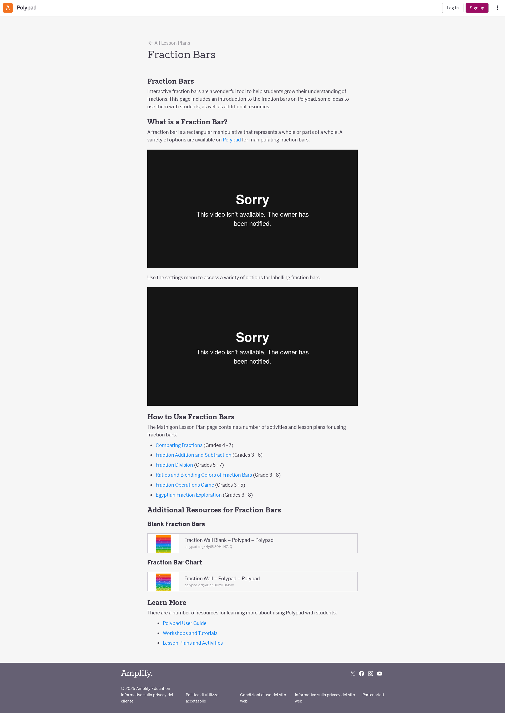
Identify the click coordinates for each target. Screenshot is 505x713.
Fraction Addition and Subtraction (193, 455)
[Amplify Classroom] (8, 8)
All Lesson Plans (172, 43)
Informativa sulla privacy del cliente (147, 698)
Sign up (477, 7)
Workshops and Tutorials (190, 633)
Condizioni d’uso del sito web (263, 698)
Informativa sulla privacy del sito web (325, 698)
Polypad (232, 140)
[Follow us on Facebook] (361, 673)
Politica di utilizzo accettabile (202, 698)
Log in (453, 7)
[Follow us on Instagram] (370, 673)
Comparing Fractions (179, 445)
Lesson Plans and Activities (193, 643)
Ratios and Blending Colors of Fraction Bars (204, 475)
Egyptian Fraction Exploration (189, 495)
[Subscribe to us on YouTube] (379, 673)
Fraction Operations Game (185, 485)
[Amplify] (137, 674)
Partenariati (373, 694)
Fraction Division (174, 465)
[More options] (497, 8)
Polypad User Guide (184, 623)
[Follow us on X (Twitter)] (352, 673)
